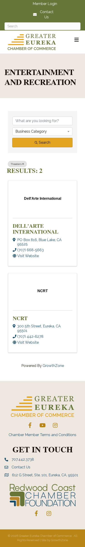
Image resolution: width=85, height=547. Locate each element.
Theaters (16, 164)
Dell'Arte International (35, 228)
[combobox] (42, 131)
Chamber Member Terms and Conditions (42, 435)
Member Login (45, 4)
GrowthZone (53, 366)
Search (44, 142)
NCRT (20, 318)
